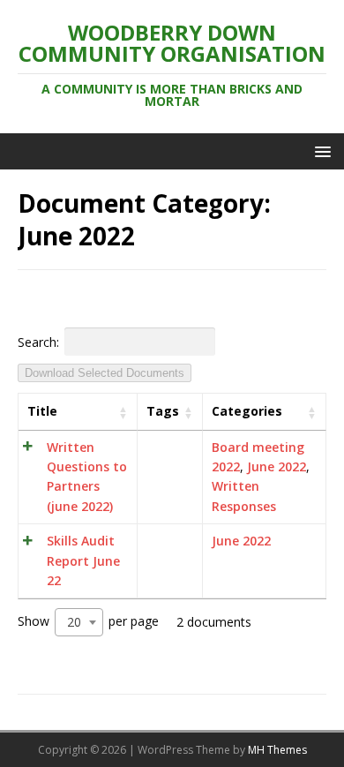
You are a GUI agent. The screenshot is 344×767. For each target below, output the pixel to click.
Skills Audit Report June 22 (83, 560)
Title (42, 410)
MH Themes (277, 749)
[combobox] (79, 622)
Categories (247, 410)
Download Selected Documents (104, 373)
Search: (38, 341)
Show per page (88, 621)
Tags (162, 410)
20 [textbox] (74, 621)
